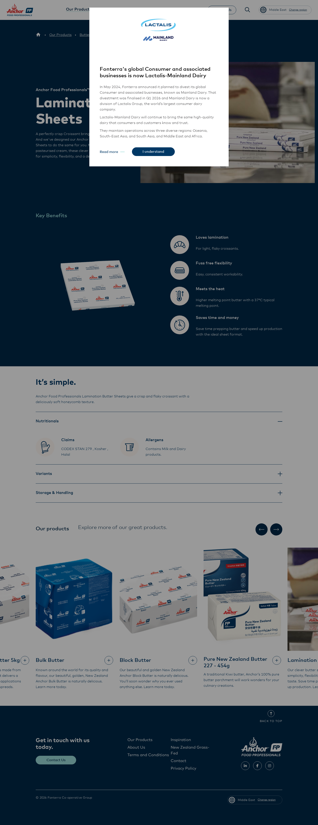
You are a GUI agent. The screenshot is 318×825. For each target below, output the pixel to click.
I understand (153, 151)
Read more (109, 152)
